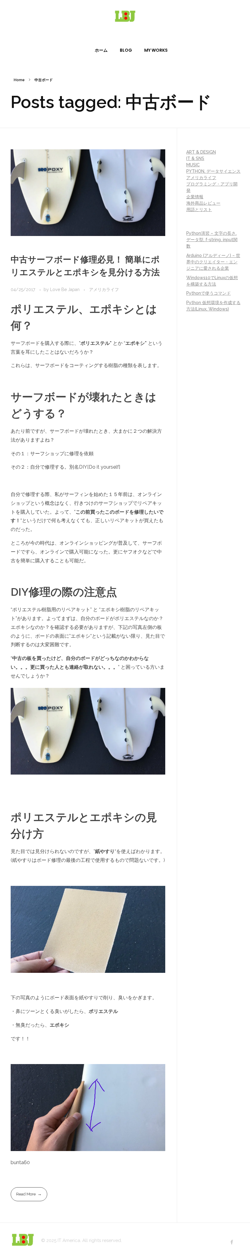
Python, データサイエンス (213, 171)
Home (19, 80)
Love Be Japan (65, 289)
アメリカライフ (104, 289)
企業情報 (194, 196)
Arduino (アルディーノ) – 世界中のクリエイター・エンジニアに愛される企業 (213, 262)
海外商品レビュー (203, 203)
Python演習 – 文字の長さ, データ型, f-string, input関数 (212, 239)
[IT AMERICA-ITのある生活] (125, 16)
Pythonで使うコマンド (208, 293)
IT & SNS (195, 158)
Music (193, 164)
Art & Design (201, 152)
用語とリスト (199, 209)
